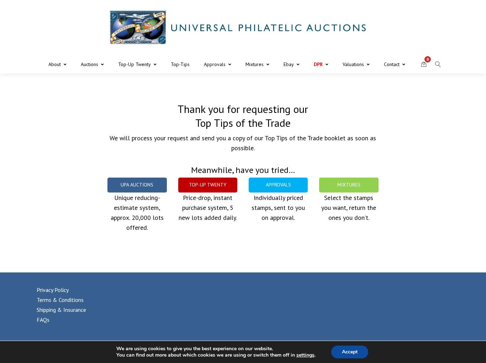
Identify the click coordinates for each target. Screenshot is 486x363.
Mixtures (254, 64)
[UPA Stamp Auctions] (243, 27)
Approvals (215, 64)
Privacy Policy (53, 289)
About (54, 64)
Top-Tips (180, 64)
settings (305, 355)
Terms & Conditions (60, 299)
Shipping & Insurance (61, 309)
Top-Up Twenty (134, 64)
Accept (350, 351)
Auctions (89, 64)
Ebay (289, 64)
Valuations (353, 64)
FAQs (43, 319)
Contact (392, 64)
